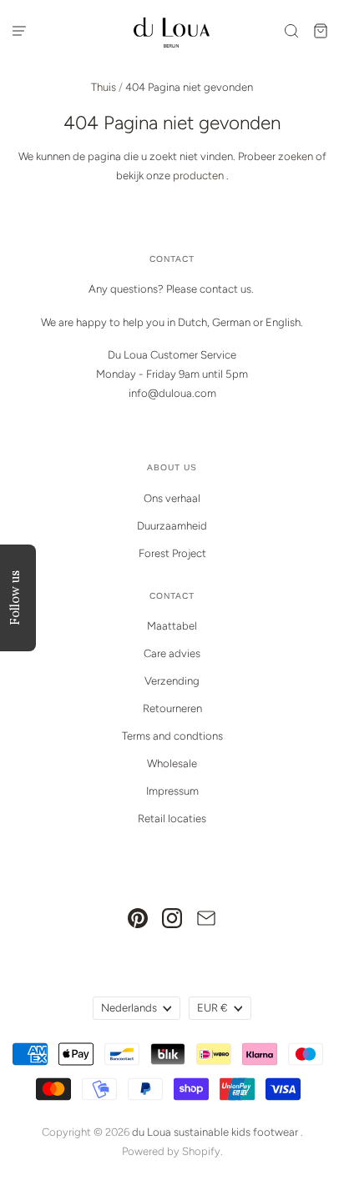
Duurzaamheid (172, 526)
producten (198, 175)
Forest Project (172, 553)
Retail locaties (172, 818)
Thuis (103, 87)
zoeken (295, 156)
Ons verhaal (172, 498)
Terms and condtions (172, 736)
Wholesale (172, 763)
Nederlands (129, 1008)
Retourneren (172, 708)
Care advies (172, 653)
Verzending (172, 681)
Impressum (172, 791)
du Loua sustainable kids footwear (215, 1132)
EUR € (212, 1008)
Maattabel (172, 626)
